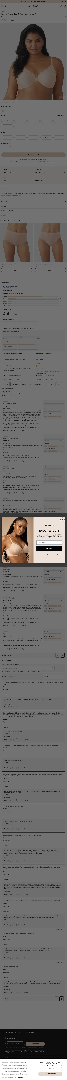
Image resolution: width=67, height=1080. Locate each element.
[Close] (64, 1061)
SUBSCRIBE (49, 548)
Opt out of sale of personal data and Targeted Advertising (50, 1064)
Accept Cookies (50, 1074)
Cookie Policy (21, 1077)
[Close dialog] (62, 520)
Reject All (50, 1069)
